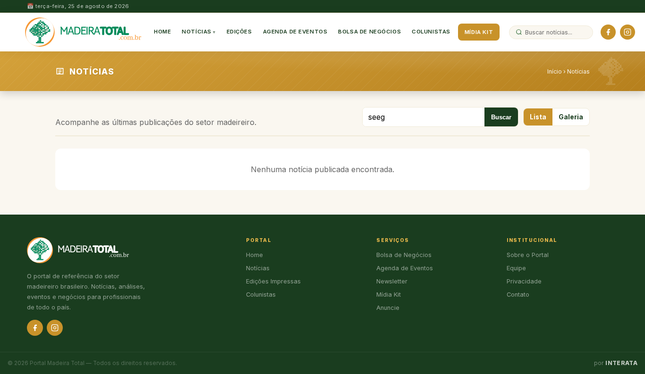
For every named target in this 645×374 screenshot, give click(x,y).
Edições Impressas (273, 281)
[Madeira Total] (83, 32)
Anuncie (387, 307)
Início (554, 71)
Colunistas (431, 31)
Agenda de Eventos (295, 31)
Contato (518, 294)
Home (162, 31)
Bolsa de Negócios (369, 31)
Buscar (501, 117)
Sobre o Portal (528, 254)
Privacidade (524, 281)
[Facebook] (608, 32)
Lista (538, 117)
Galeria (571, 117)
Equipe (516, 268)
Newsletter (391, 281)
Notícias (197, 31)
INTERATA (621, 363)
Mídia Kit (479, 32)
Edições (239, 31)
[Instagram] (627, 32)
